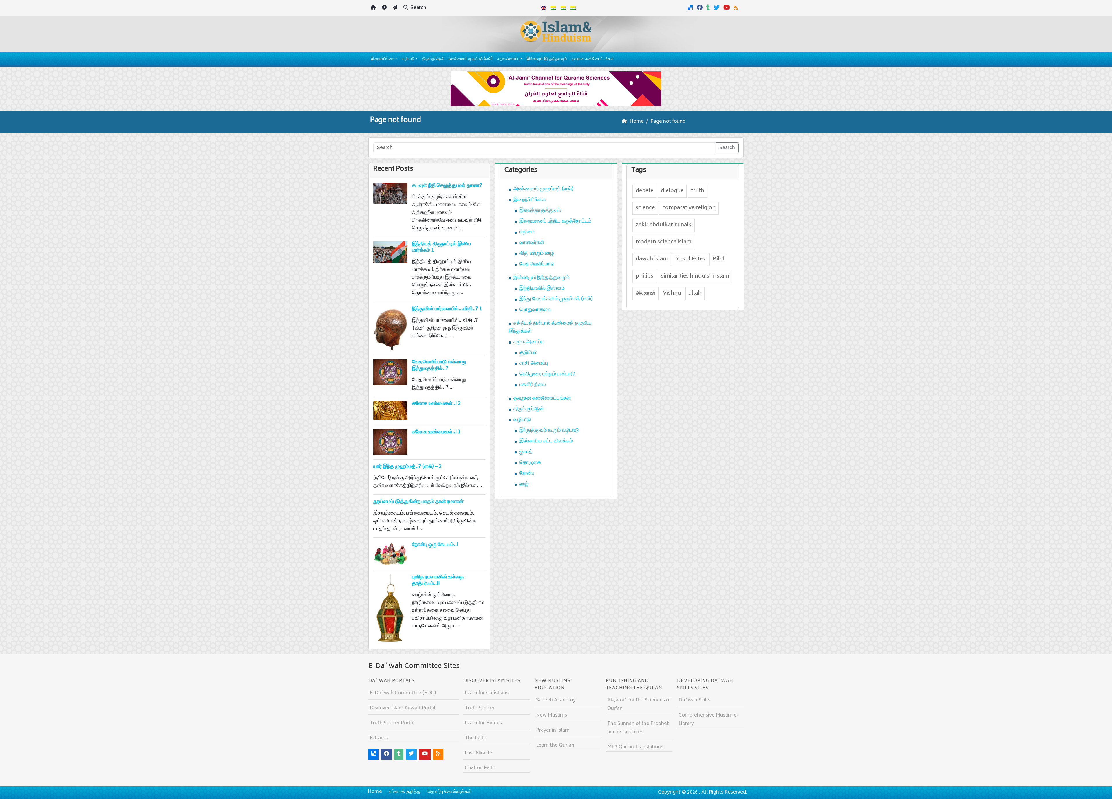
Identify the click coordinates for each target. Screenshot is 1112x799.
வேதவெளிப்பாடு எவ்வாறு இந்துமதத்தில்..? (439, 365)
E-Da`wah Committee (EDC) (403, 693)
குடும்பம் (528, 352)
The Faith (476, 738)
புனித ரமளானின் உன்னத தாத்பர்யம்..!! (438, 580)
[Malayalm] (553, 8)
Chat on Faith (480, 768)
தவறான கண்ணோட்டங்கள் (593, 59)
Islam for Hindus (483, 723)
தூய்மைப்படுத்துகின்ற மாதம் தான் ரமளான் (418, 501)
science (645, 208)
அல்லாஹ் (645, 293)
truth (697, 191)
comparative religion (689, 208)
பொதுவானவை (535, 310)
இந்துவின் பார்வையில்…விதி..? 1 (447, 309)
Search (417, 8)
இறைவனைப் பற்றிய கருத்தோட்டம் (555, 221)
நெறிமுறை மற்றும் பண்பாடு (547, 374)
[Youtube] (727, 7)
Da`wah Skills (694, 700)
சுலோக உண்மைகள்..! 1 (436, 432)
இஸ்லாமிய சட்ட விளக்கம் (546, 441)
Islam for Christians (487, 693)
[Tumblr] (709, 7)
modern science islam (663, 242)
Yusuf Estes (690, 259)
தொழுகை (530, 462)
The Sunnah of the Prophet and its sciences (638, 728)
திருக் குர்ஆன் (433, 59)
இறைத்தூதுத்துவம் (540, 210)
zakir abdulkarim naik (664, 225)
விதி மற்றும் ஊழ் (536, 253)
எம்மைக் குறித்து (405, 792)
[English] (543, 8)
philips (644, 276)
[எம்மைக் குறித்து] (385, 8)
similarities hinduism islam (695, 276)
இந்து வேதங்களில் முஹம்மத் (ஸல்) (556, 299)
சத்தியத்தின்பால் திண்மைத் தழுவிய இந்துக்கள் (550, 327)
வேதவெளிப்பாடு (536, 264)
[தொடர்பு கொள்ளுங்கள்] (395, 8)
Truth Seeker (480, 708)
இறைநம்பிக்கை (382, 59)
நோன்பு (526, 473)
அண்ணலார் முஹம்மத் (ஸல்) (471, 59)
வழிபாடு (408, 59)
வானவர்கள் (531, 242)
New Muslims (551, 715)
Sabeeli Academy (556, 700)
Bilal (718, 259)
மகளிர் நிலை (532, 385)
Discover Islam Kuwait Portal (403, 708)
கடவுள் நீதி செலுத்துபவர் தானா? (447, 185)
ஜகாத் (526, 452)
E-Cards (379, 738)
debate (644, 191)
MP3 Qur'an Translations (635, 747)
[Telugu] (563, 8)
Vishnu (672, 293)
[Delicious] (691, 7)
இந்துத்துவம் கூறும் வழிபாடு (549, 430)
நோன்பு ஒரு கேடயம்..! (435, 545)
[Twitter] (717, 7)
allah (695, 293)
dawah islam (652, 259)
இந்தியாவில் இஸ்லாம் (542, 288)
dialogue (672, 191)
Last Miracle (478, 753)
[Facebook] (700, 7)
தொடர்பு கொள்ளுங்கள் (450, 792)
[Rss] (736, 7)
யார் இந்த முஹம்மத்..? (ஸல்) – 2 (407, 466)
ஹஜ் (524, 484)
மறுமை (526, 232)
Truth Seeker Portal (392, 723)
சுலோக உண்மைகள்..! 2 (436, 403)
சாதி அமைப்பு (533, 363)
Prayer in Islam (553, 730)
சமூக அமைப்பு (508, 59)
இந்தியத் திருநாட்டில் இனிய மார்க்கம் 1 (441, 247)
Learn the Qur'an (555, 745)
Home (375, 792)
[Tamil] (573, 8)
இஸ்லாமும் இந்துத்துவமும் (547, 59)
